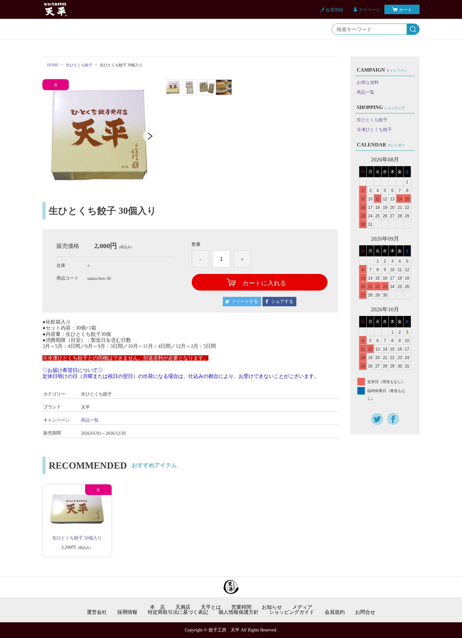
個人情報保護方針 (238, 612)
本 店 (157, 607)
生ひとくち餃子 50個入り (77, 538)
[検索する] (413, 29)
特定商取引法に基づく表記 (178, 612)
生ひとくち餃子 (79, 65)
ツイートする (245, 301)
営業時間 (241, 607)
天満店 (182, 607)
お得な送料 (368, 82)
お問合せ (365, 612)
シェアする (282, 301)
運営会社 (97, 612)
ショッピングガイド (291, 612)
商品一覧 (90, 420)
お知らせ (272, 607)
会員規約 (335, 612)
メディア (302, 607)
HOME (52, 65)
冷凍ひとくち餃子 (374, 129)
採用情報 (127, 612)
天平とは (211, 607)
